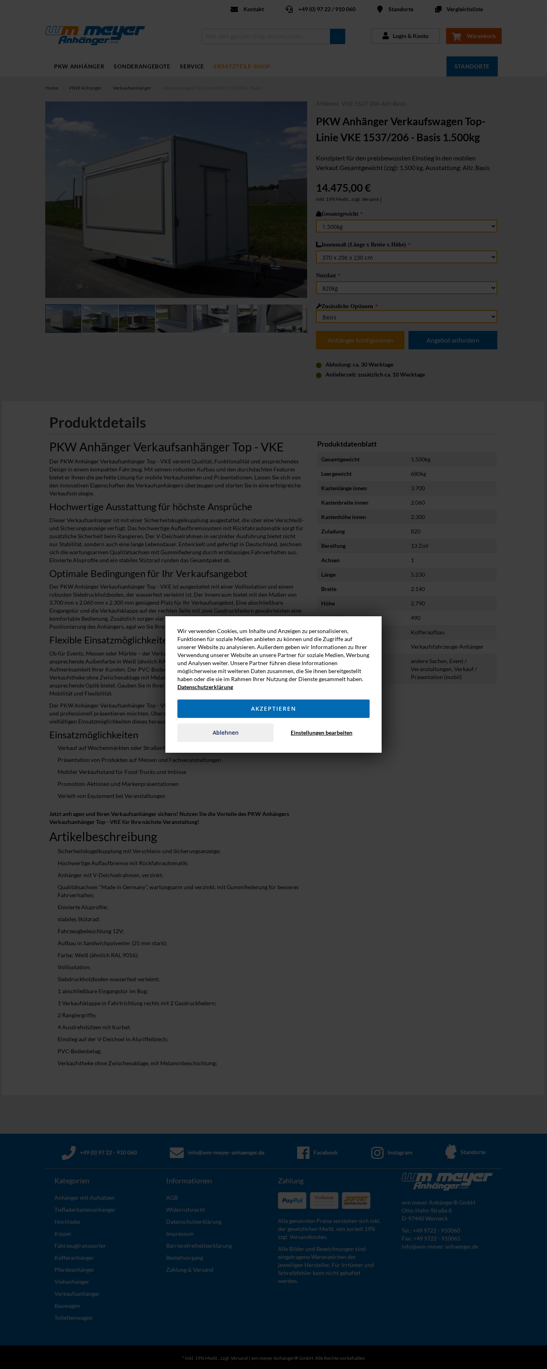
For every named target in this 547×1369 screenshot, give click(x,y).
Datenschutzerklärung (205, 686)
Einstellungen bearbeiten (321, 732)
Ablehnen (226, 732)
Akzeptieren (273, 708)
